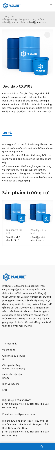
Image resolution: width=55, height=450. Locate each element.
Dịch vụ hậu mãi (11, 383)
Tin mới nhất (9, 343)
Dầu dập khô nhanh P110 (37, 239)
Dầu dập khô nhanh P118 (13, 239)
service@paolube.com (22, 414)
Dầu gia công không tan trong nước (22, 19)
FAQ (4, 389)
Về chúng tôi (9, 349)
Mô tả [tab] (7, 133)
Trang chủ (8, 16)
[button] (47, 35)
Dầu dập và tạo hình (13, 22)
